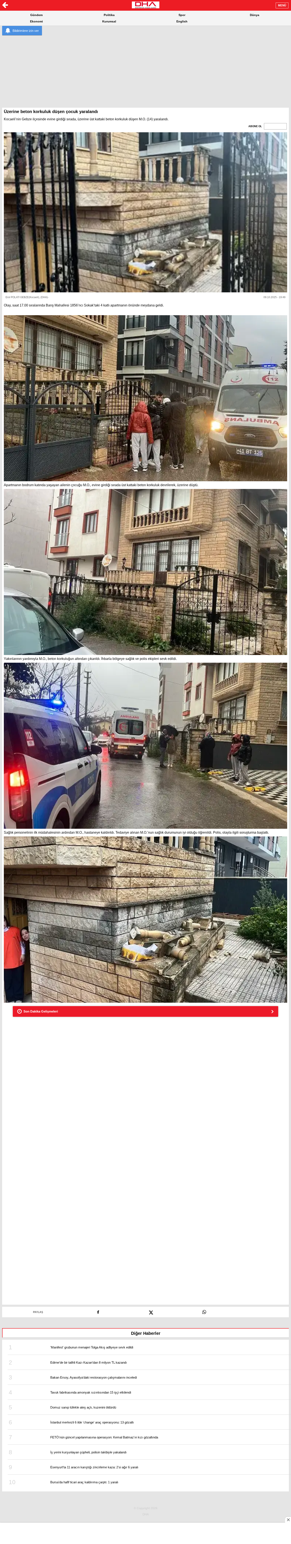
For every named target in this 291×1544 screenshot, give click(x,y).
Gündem (36, 15)
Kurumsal (109, 21)
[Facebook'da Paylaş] (98, 1310)
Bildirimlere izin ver (26, 30)
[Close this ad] (288, 1520)
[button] (145, 212)
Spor (182, 15)
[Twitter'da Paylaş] (151, 1311)
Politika (109, 15)
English (181, 21)
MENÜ (282, 5)
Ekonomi (36, 21)
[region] (145, 68)
